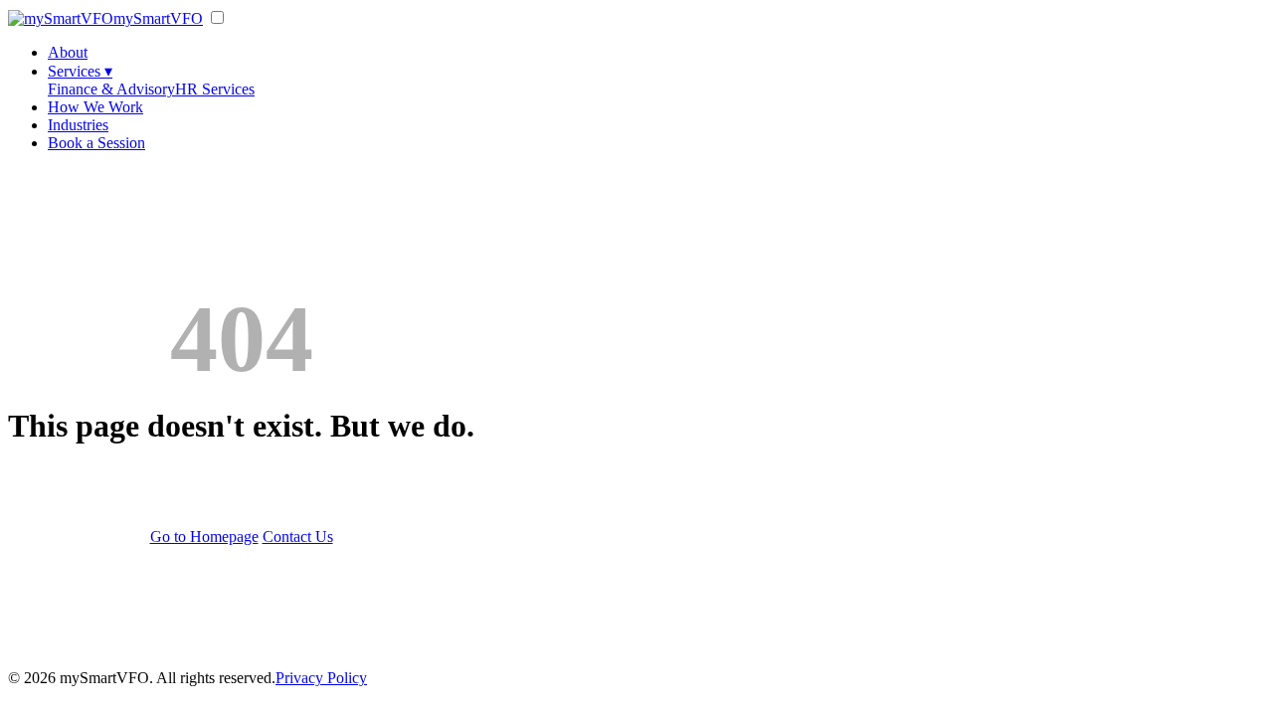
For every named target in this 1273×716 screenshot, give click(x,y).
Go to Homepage (204, 536)
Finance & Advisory (111, 89)
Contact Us (298, 536)
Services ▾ (80, 71)
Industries (78, 124)
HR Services (215, 89)
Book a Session (96, 142)
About (68, 52)
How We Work (95, 106)
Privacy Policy (321, 677)
